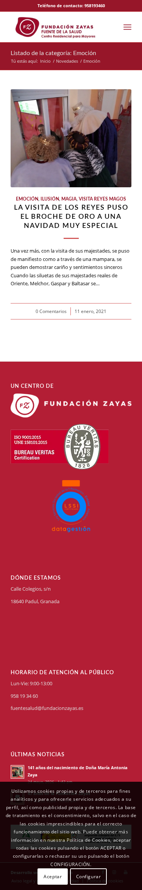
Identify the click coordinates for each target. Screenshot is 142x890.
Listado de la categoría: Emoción (53, 53)
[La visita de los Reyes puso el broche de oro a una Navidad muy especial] (71, 138)
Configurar (88, 876)
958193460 (94, 5)
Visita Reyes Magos (102, 199)
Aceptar (53, 876)
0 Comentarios (51, 311)
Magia (68, 199)
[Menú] (127, 27)
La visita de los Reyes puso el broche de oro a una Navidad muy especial (71, 216)
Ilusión (50, 199)
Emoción (27, 199)
